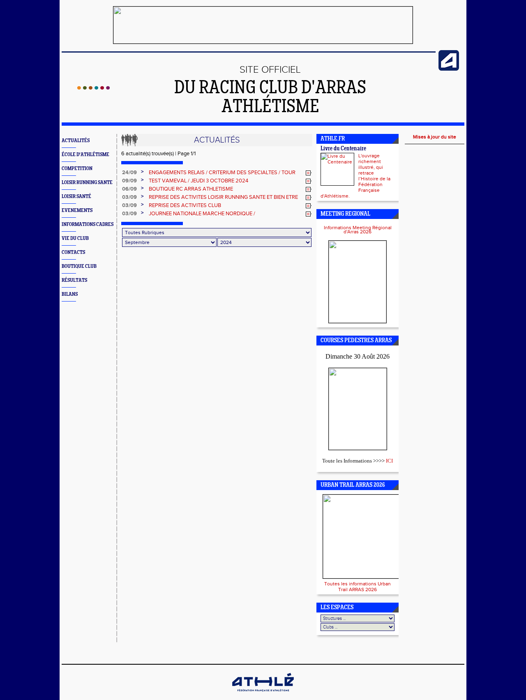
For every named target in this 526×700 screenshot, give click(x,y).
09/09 (129, 180)
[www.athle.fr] (448, 69)
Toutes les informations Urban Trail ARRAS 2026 (357, 586)
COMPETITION (77, 168)
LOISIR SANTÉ (76, 196)
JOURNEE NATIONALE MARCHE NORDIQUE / (202, 213)
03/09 (129, 197)
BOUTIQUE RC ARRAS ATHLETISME (191, 189)
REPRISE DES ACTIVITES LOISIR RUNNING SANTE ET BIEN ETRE (223, 197)
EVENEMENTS (77, 210)
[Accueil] (93, 88)
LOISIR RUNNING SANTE (87, 182)
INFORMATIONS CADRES (87, 224)
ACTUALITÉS (76, 140)
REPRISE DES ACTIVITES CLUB (185, 205)
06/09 (129, 189)
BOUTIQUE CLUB (79, 266)
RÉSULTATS (74, 280)
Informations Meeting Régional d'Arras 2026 (358, 230)
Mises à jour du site (434, 137)
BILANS (70, 294)
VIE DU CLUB (75, 238)
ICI (389, 461)
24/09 (129, 172)
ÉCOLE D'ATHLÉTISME (85, 154)
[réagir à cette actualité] (308, 173)
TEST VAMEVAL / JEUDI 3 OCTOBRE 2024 (198, 180)
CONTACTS (73, 252)
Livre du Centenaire (343, 149)
